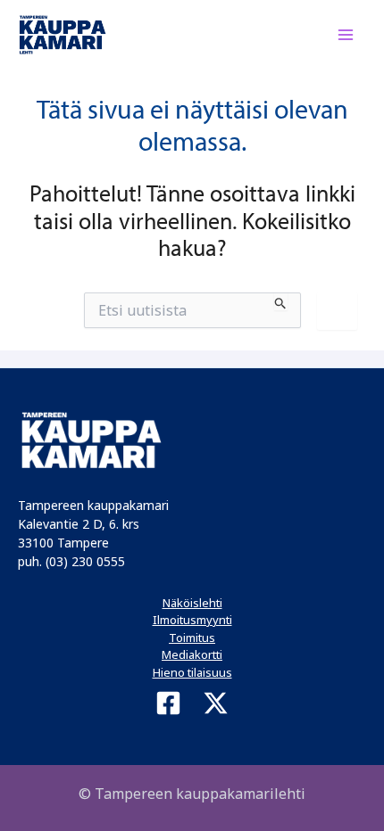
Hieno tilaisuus (192, 672)
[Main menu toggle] (346, 34)
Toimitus (192, 637)
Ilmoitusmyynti (192, 620)
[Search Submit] (281, 301)
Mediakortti (192, 654)
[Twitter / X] (216, 703)
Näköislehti (192, 603)
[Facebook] (168, 703)
